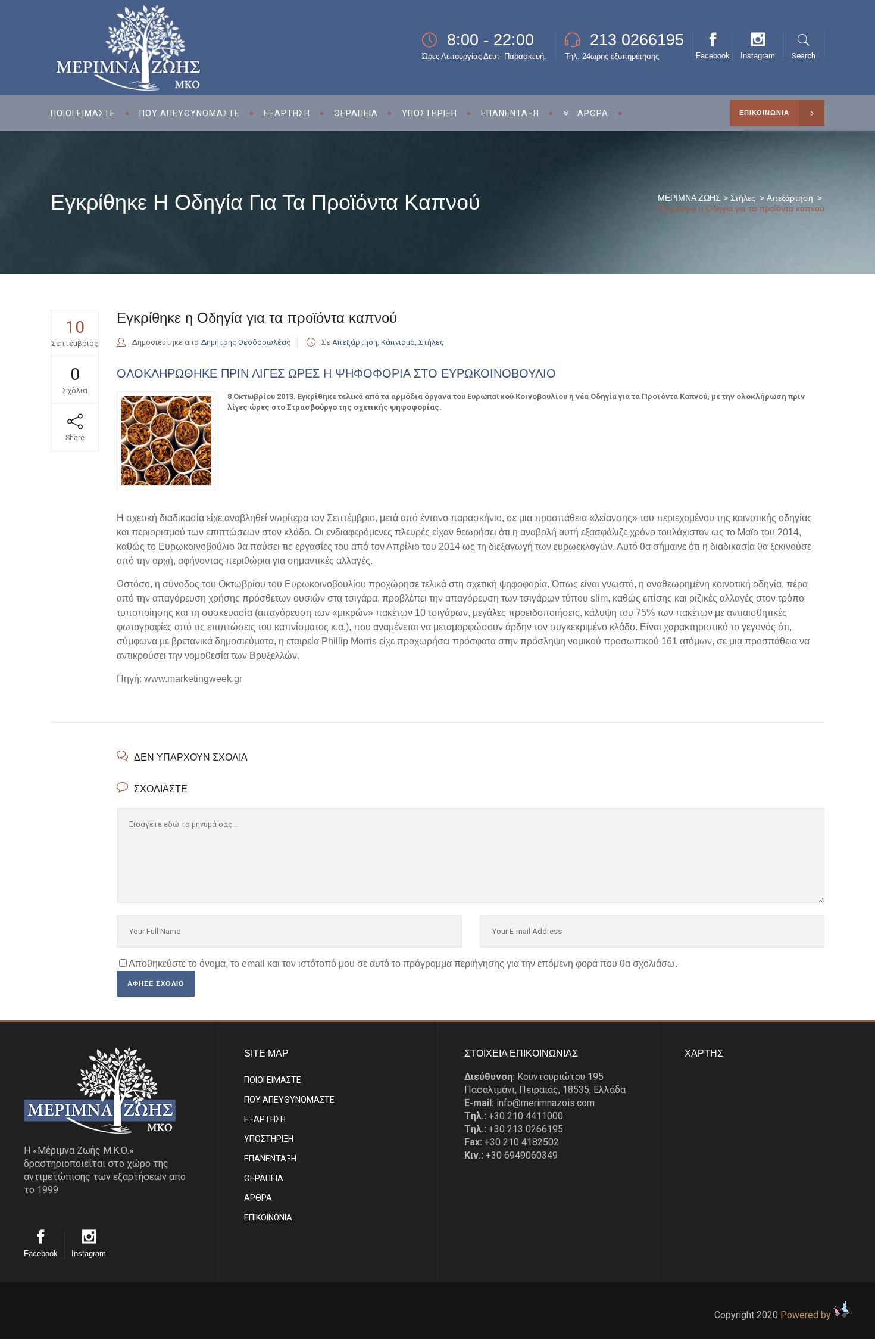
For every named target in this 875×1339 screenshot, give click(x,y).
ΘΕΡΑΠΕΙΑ (263, 1178)
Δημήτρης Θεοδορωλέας (245, 342)
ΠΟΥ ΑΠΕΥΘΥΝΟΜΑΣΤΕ (289, 1099)
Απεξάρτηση (790, 198)
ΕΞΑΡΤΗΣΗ (265, 1119)
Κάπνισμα (398, 342)
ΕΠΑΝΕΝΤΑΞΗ (270, 1158)
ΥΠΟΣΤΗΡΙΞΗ (268, 1139)
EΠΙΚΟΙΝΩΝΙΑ (268, 1217)
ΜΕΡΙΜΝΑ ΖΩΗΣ (689, 198)
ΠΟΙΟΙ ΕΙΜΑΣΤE (272, 1080)
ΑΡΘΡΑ (258, 1198)
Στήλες (742, 198)
